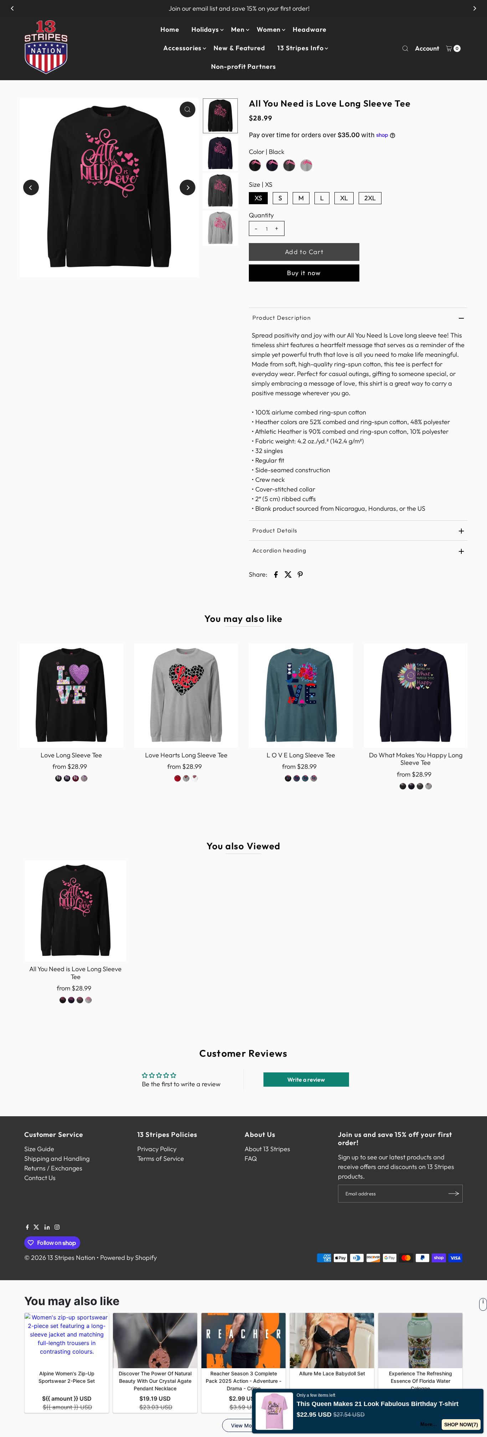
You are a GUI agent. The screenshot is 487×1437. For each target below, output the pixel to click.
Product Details (274, 530)
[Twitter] (36, 1227)
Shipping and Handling (56, 1158)
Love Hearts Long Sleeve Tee (186, 755)
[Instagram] (57, 1227)
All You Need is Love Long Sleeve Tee (75, 973)
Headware (309, 29)
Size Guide (39, 1149)
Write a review (306, 1079)
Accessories (182, 48)
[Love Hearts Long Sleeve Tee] (186, 696)
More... (428, 1424)
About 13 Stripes (267, 1149)
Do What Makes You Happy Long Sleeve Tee (415, 759)
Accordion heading (279, 550)
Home (169, 29)
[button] (486, 1436)
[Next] (474, 8)
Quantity (261, 215)
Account (427, 48)
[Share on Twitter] (288, 573)
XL (344, 198)
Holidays (205, 29)
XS (258, 198)
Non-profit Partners (243, 66)
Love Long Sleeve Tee (71, 755)
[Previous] (12, 8)
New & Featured (239, 48)
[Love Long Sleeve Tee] (72, 696)
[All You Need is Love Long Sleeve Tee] (75, 911)
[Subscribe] (454, 1193)
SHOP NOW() (461, 1424)
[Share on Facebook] (276, 573)
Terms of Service (160, 1158)
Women (269, 29)
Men (238, 29)
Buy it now (304, 273)
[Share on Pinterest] (300, 573)
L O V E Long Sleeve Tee (301, 755)
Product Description (281, 317)
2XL (370, 198)
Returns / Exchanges (53, 1168)
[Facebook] (27, 1227)
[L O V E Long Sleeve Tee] (301, 696)
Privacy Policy (156, 1149)
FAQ (251, 1158)
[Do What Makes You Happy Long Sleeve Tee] (416, 696)
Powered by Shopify (128, 1257)
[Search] (405, 48)
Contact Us (40, 1178)
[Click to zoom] (187, 109)
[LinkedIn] (47, 1227)
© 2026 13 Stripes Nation (59, 1257)
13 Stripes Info (300, 48)
